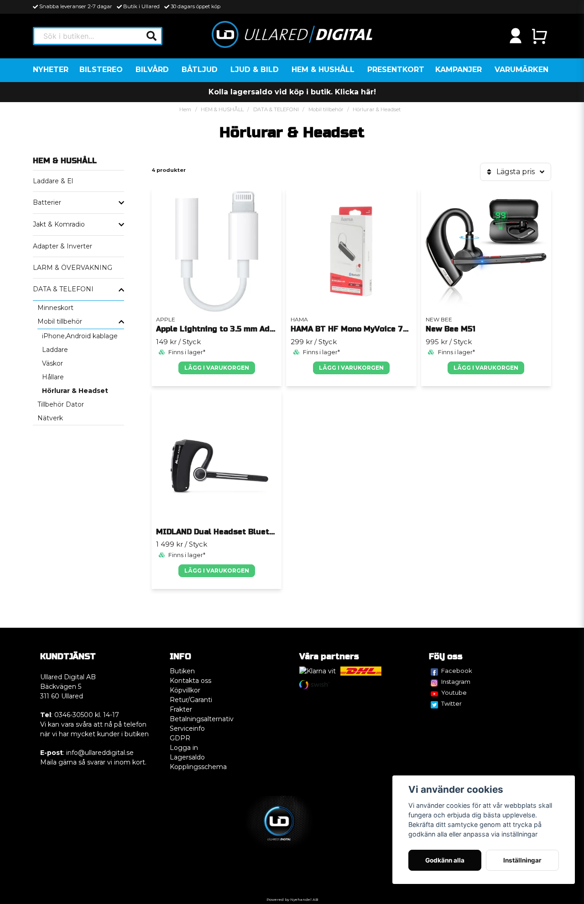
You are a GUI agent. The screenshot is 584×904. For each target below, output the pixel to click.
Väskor (52, 363)
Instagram (455, 681)
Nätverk (50, 418)
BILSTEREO (101, 69)
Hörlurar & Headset (75, 391)
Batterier (47, 202)
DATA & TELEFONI (276, 109)
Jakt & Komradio (59, 224)
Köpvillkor (185, 690)
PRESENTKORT (395, 69)
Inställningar (522, 860)
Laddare (55, 350)
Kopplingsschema (198, 767)
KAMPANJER (458, 69)
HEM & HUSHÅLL (323, 69)
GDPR (180, 738)
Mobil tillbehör (326, 109)
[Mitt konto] (515, 36)
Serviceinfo (187, 728)
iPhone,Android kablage (80, 336)
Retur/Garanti (191, 700)
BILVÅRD (152, 69)
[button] (151, 36)
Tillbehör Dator (60, 404)
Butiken (182, 671)
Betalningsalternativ (202, 719)
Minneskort (55, 308)
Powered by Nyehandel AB (292, 899)
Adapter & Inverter (62, 246)
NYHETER (50, 69)
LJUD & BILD (254, 69)
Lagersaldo (187, 757)
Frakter (181, 709)
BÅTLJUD (200, 69)
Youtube (454, 692)
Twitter (451, 703)
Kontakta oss (190, 681)
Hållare (53, 377)
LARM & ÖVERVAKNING (72, 267)
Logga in (184, 748)
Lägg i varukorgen (216, 367)
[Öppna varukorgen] (539, 36)
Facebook (456, 670)
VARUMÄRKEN (521, 69)
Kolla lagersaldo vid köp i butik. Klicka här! (292, 92)
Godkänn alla (444, 860)
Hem (185, 109)
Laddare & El (53, 181)
